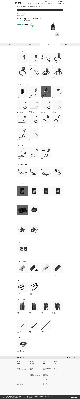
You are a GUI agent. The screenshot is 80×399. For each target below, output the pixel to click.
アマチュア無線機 (32, 363)
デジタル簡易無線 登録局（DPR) (47, 370)
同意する (74, 397)
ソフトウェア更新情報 (20, 384)
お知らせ (18, 378)
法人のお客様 (30, 3)
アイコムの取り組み (56, 370)
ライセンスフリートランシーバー (34, 364)
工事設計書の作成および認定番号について (35, 375)
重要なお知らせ (19, 380)
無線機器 (24, 6)
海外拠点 (55, 373)
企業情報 (48, 3)
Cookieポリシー (26, 397)
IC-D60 (43, 6)
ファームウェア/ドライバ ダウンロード (22, 369)
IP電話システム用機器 (46, 385)
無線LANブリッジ (45, 384)
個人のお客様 (35, 3)
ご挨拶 (55, 363)
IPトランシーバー (45, 374)
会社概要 (55, 367)
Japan (61, 1)
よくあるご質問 (19, 370)
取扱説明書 (18, 368)
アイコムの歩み (56, 369)
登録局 (34, 6)
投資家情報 (59, 3)
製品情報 (39, 3)
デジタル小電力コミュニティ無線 (47, 368)
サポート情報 (43, 3)
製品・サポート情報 (19, 383)
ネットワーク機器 (45, 379)
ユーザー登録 (31, 373)
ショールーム (55, 374)
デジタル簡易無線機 (29, 6)
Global (63, 1)
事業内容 (55, 368)
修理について (18, 373)
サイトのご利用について (20, 393)
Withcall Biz (44, 369)
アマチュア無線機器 (45, 364)
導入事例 (18, 364)
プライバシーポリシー (11, 397)
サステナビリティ (53, 3)
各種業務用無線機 (45, 375)
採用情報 (63, 3)
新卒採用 (55, 384)
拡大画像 (61, 30)
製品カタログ (18, 367)
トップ (18, 6)
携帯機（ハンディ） (38, 6)
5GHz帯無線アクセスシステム (47, 382)
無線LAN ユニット (45, 383)
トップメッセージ (56, 364)
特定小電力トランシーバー (46, 367)
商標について (31, 393)
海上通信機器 (31, 367)
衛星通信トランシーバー (46, 373)
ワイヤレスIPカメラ (45, 388)
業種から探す (18, 363)
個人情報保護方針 (26, 393)
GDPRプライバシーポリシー (19, 397)
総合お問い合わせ (48, 1)
